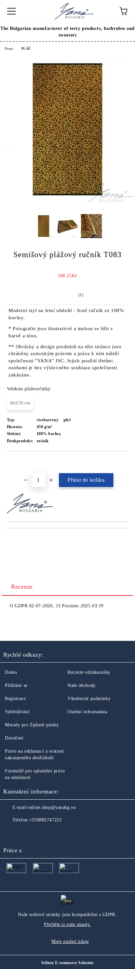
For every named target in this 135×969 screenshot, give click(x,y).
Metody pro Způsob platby (32, 724)
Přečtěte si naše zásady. (67, 924)
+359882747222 (45, 819)
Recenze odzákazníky (89, 672)
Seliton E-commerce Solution (67, 962)
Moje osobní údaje (70, 941)
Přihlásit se (16, 685)
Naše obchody (82, 685)
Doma (9, 48)
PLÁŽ (26, 48)
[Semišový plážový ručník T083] (67, 202)
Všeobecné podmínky (89, 698)
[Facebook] (12, 833)
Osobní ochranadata (87, 711)
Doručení (14, 738)
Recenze (22, 586)
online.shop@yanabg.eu (52, 807)
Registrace (15, 698)
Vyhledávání (17, 711)
